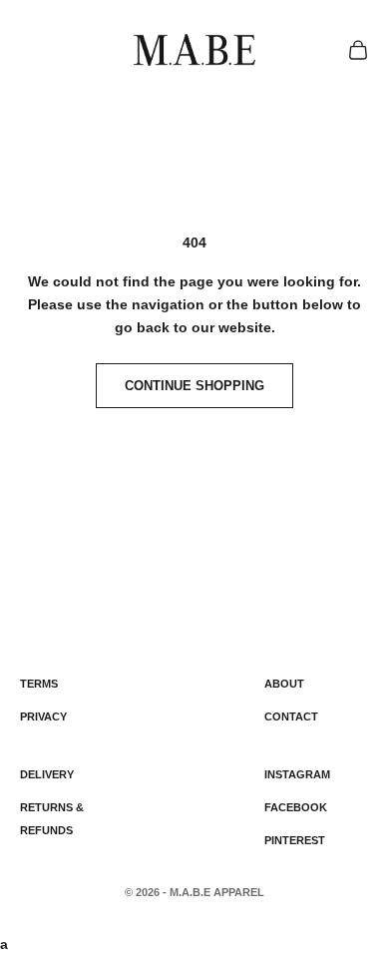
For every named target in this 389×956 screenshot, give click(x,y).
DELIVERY (47, 774)
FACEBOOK (295, 807)
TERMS (39, 684)
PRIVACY (43, 716)
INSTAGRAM (297, 774)
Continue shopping (194, 385)
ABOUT (284, 684)
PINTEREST (294, 840)
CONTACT (291, 716)
